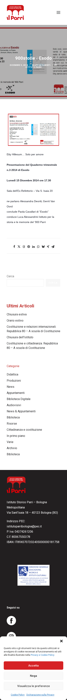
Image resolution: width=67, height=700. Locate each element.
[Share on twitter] (19, 246)
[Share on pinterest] (28, 246)
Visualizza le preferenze (33, 686)
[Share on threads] (24, 246)
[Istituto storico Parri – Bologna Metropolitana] (15, 12)
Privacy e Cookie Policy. (43, 655)
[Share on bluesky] (43, 246)
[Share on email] (53, 246)
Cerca (10, 276)
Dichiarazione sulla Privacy (40, 694)
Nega (33, 675)
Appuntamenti (42, 65)
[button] (61, 641)
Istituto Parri (33, 67)
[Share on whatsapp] (38, 246)
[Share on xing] (48, 246)
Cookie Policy (18, 694)
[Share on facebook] (14, 246)
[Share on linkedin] (33, 246)
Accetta (33, 665)
